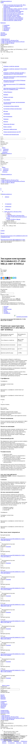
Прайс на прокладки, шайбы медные (12, 20)
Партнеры (3, 697)
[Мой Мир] (5, 278)
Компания (3, 698)
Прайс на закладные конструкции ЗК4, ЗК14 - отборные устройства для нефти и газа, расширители (14, 6)
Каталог (3, 694)
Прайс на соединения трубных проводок (13, 11)
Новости (3, 696)
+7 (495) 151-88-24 (7, 43)
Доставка (5, 311)
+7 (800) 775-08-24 (12, 41)
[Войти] (1, 187)
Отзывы (5, 26)
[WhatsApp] (11, 278)
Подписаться (4, 690)
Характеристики (7, 309)
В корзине (8, 546)
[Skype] (13, 278)
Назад (8, 212)
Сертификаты (6, 27)
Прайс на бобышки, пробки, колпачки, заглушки (15, 8)
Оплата (5, 310)
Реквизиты (6, 30)
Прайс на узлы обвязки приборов (11, 10)
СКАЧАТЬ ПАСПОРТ (21, 316)
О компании (6, 25)
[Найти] (2, 146)
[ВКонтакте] (1, 278)
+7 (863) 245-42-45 (5, 39)
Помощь (3, 707)
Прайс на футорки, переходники (11, 15)
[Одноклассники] (3, 278)
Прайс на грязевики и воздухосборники (13, 19)
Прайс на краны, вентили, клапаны (12, 16)
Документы (6, 29)
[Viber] (9, 278)
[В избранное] (2, 273)
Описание (5, 306)
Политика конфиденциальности (11, 740)
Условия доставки (5, 711)
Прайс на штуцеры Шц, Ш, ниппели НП (13, 14)
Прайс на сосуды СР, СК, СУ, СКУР (12, 12)
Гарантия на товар (5, 712)
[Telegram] (15, 278)
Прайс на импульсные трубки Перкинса (13, 17)
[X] (7, 278)
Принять (23, 736)
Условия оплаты (4, 710)
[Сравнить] (2, 275)
